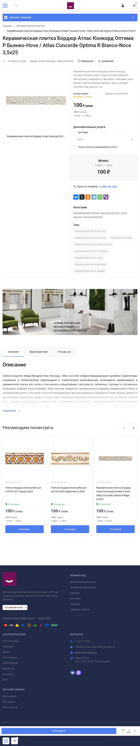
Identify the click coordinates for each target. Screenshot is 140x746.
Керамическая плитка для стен (90, 231)
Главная (7, 26)
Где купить (8, 674)
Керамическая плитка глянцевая (91, 251)
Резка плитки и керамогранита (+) (98, 147)
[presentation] (124, 427)
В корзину (24, 529)
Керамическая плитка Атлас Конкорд (93, 244)
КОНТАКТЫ (8, 668)
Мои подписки (10, 707)
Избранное (87, 61)
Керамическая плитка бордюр (90, 271)
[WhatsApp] (99, 197)
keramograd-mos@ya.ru (85, 652)
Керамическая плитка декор (89, 258)
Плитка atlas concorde (121, 238)
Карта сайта (45, 618)
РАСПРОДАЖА (10, 657)
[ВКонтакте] (76, 197)
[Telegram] (93, 197)
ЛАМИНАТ (75, 604)
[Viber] (105, 197)
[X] (82, 197)
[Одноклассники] (87, 197)
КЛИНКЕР (75, 593)
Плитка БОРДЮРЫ (93, 217)
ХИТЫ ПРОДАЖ (11, 641)
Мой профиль (10, 696)
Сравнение (107, 61)
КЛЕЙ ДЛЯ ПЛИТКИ (80, 609)
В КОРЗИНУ (59, 731)
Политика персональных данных (19, 618)
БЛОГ (5, 679)
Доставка (83, 132)
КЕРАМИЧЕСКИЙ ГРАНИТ (83, 582)
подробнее (10, 410)
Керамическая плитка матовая (90, 264)
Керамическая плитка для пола (90, 238)
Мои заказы (9, 701)
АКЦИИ (6, 652)
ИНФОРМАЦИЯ (10, 663)
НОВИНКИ (8, 646)
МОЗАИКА (75, 598)
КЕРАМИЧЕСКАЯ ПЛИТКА (30, 26)
